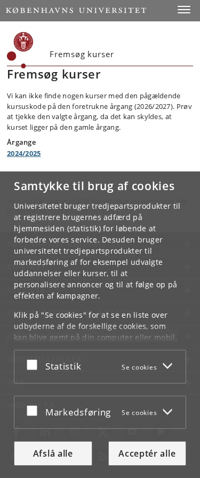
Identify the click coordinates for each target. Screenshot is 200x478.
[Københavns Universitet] (76, 10)
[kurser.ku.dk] (20, 50)
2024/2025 (24, 153)
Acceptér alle (146, 453)
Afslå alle (53, 453)
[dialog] (100, 324)
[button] (184, 10)
